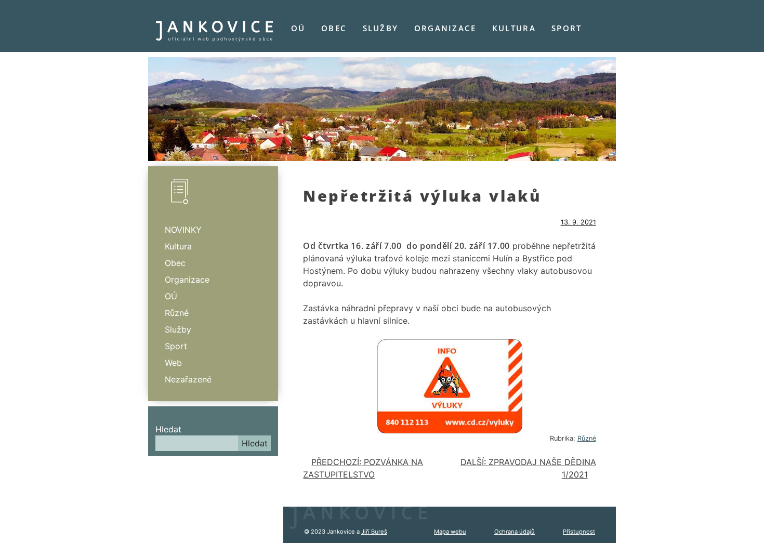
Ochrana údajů (514, 531)
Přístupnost (579, 531)
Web (173, 362)
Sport (566, 28)
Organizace (445, 28)
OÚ (298, 28)
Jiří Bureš (374, 531)
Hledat (168, 429)
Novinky (183, 229)
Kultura (514, 28)
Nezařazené (188, 379)
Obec (334, 28)
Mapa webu (450, 531)
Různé (586, 438)
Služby (381, 28)
